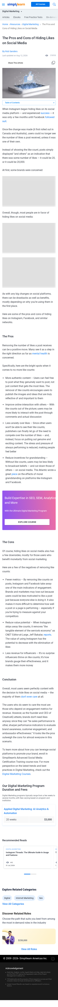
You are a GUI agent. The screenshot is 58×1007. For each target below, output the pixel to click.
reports (47, 634)
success (45, 113)
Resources (15, 24)
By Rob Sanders (9, 51)
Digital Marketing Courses (16, 774)
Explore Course (27, 522)
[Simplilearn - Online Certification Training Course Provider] (16, 4)
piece (14, 474)
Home (5, 24)
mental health (39, 353)
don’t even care (29, 696)
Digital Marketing (30, 24)
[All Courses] (3, 4)
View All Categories (13, 904)
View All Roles (29, 949)
